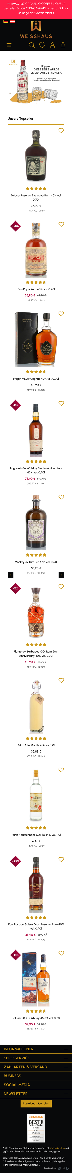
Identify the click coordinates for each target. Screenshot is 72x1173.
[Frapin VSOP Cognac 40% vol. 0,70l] (36, 339)
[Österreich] (12, 21)
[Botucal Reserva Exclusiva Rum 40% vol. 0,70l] (36, 156)
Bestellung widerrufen (36, 1103)
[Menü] (9, 44)
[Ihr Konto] (52, 44)
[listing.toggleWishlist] (61, 131)
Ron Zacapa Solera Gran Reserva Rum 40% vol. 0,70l (36, 926)
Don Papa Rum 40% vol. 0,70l (36, 289)
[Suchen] (32, 44)
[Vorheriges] (10, 575)
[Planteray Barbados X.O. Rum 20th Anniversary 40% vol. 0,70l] (36, 612)
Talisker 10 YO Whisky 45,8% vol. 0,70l (36, 1018)
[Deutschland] (5, 21)
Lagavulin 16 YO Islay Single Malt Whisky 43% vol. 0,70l (36, 470)
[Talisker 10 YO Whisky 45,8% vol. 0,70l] (36, 978)
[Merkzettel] (42, 44)
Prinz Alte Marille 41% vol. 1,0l (36, 745)
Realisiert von (50, 1168)
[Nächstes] (61, 575)
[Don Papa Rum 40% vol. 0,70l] (36, 249)
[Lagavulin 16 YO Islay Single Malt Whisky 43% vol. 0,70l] (36, 428)
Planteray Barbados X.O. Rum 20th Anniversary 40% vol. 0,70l (36, 653)
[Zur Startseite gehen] (36, 29)
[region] (36, 575)
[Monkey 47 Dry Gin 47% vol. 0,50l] (36, 522)
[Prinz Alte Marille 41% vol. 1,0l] (36, 705)
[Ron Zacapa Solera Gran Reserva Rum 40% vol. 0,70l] (36, 885)
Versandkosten (57, 1148)
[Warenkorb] (63, 44)
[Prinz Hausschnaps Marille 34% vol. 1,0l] (36, 795)
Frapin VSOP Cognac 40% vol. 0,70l (36, 378)
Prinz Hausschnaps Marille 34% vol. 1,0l (36, 835)
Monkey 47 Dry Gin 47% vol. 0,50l (36, 562)
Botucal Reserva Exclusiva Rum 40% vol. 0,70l (36, 197)
